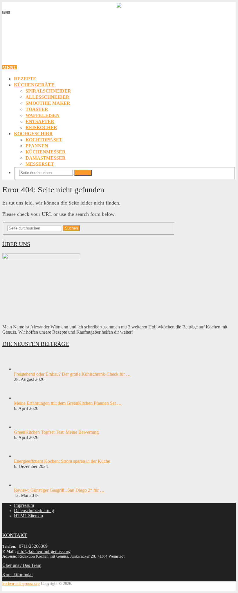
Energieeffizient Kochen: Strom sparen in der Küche (62, 461)
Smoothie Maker (48, 103)
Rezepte (25, 78)
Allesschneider (47, 97)
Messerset (40, 164)
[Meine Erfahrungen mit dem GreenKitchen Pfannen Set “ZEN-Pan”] (24, 397)
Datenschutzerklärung (34, 510)
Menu (9, 67)
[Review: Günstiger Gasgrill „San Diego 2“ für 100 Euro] (24, 484)
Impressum (24, 505)
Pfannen (37, 145)
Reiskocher (41, 127)
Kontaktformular (17, 574)
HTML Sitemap (28, 515)
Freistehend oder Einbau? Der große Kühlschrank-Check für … (72, 374)
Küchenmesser (46, 151)
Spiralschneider (48, 90)
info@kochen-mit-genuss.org (44, 551)
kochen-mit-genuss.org (21, 583)
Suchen (83, 173)
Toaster (37, 109)
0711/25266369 (33, 546)
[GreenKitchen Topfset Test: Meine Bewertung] (24, 426)
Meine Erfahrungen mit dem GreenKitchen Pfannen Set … (68, 403)
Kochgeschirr (33, 133)
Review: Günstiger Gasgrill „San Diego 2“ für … (59, 490)
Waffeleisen (42, 115)
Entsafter (40, 121)
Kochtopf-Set (44, 139)
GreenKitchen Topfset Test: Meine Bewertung (56, 432)
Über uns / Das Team (21, 565)
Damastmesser (46, 158)
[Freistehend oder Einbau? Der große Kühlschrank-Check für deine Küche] (24, 368)
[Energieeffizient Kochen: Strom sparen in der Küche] (24, 455)
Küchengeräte (34, 84)
